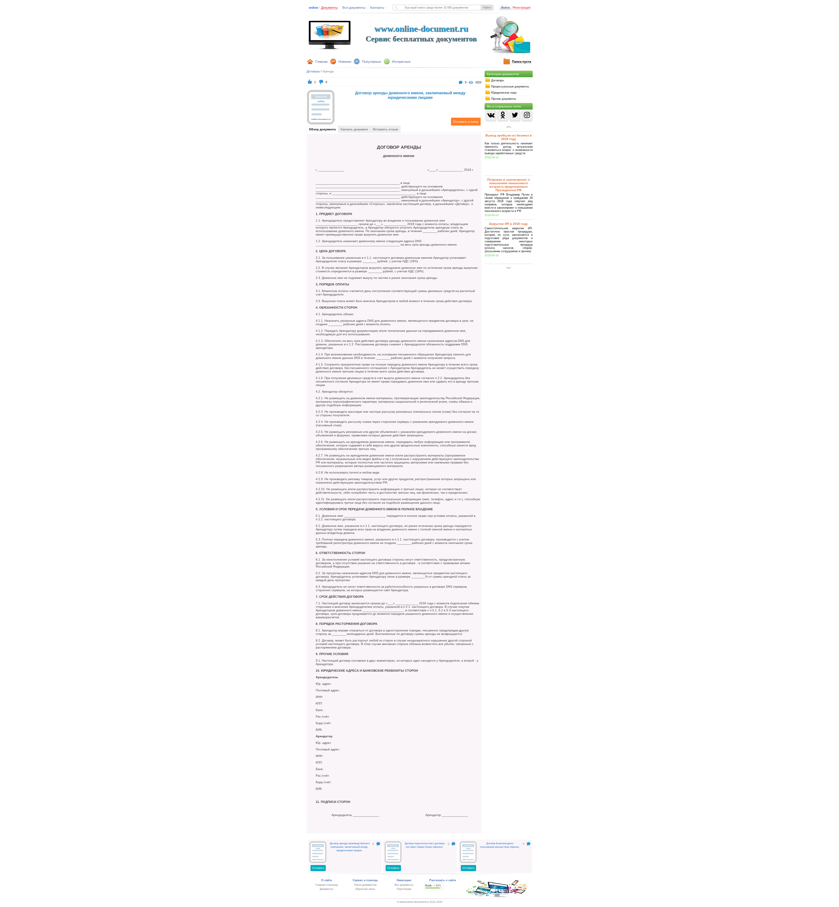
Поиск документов (365, 884)
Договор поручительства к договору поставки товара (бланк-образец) (425, 845)
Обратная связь (365, 889)
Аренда (328, 71)
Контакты (377, 7)
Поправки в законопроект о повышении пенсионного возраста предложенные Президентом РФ (508, 185)
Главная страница (326, 884)
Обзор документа (322, 129)
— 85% (433, 885)
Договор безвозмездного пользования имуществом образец (499, 845)
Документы (326, 889)
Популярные (371, 61)
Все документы (354, 7)
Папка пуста (521, 61)
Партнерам (404, 889)
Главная (321, 61)
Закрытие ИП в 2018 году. (508, 223)
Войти (505, 7)
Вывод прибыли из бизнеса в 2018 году (508, 137)
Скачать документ (354, 129)
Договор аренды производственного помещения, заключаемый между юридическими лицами (350, 847)
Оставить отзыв (385, 129)
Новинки (344, 61)
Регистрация (521, 7)
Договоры (313, 71)
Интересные (401, 61)
